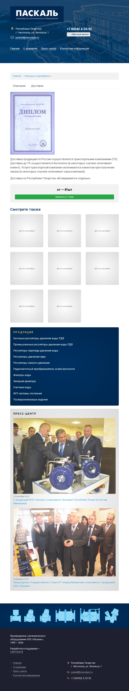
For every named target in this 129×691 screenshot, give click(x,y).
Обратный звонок (80, 34)
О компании (30, 48)
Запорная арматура (24, 381)
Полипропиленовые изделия (30, 399)
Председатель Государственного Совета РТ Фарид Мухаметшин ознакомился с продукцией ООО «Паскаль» (64, 582)
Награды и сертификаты (37, 76)
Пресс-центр (48, 48)
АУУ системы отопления (27, 393)
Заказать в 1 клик (64, 197)
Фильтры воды (22, 375)
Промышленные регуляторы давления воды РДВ (43, 344)
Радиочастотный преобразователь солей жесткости (44, 368)
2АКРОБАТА (16, 652)
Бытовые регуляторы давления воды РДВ (38, 338)
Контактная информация (74, 48)
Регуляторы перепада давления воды (35, 350)
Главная (15, 48)
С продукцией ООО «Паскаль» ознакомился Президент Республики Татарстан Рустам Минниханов (60, 500)
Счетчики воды (22, 387)
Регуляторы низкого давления (31, 362)
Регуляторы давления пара (29, 356)
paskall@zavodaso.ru (27, 37)
